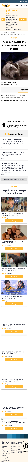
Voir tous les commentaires (14, 180)
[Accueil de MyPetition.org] (6, 5)
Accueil (15, 5)
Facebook (13, 460)
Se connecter (23, 2)
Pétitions (8, 33)
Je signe (23, 19)
